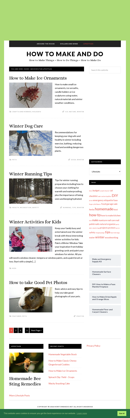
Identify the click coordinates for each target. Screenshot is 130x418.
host (115, 209)
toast (112, 233)
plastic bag (96, 228)
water (92, 237)
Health (15, 207)
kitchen (116, 215)
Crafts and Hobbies (21, 112)
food (103, 204)
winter (80, 112)
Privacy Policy (93, 345)
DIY (115, 195)
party (117, 224)
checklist (93, 196)
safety (92, 232)
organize (111, 224)
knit (90, 220)
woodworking (111, 237)
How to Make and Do (65, 53)
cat (111, 190)
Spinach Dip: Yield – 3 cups (61, 377)
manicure (103, 220)
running (67, 207)
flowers (98, 204)
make (95, 220)
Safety (35, 207)
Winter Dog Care (26, 126)
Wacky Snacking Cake (59, 383)
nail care (112, 220)
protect (111, 227)
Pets (14, 160)
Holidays (36, 112)
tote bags (117, 233)
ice (66, 112)
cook (99, 196)
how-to (95, 215)
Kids (14, 268)
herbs (91, 209)
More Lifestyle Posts (19, 395)
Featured (16, 316)
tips (74, 207)
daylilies (108, 196)
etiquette (108, 200)
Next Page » (36, 330)
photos (80, 316)
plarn (91, 228)
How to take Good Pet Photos (38, 282)
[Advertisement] (65, 20)
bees (90, 191)
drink (91, 200)
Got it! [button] (122, 413)
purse (118, 228)
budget (96, 190)
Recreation (25, 207)
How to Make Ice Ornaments (38, 78)
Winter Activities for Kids (35, 221)
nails (97, 224)
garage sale (111, 204)
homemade (104, 209)
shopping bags (100, 233)
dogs (73, 160)
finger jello (92, 204)
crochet (103, 196)
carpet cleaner (104, 191)
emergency (98, 200)
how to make (107, 215)
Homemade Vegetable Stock (62, 354)
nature (72, 112)
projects (104, 227)
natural (103, 224)
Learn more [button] (82, 413)
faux (115, 200)
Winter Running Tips (30, 173)
